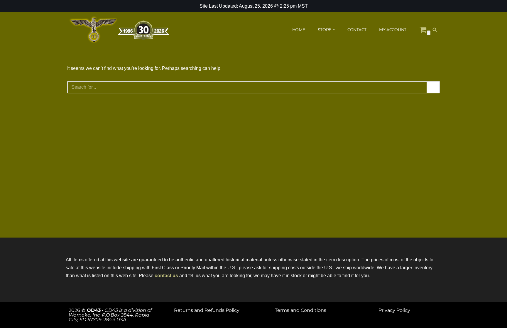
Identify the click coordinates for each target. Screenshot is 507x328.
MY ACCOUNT (392, 29)
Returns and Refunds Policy (206, 310)
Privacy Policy (394, 310)
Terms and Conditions (300, 310)
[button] (334, 29)
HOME (298, 29)
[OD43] (120, 30)
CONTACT (356, 29)
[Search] (434, 29)
